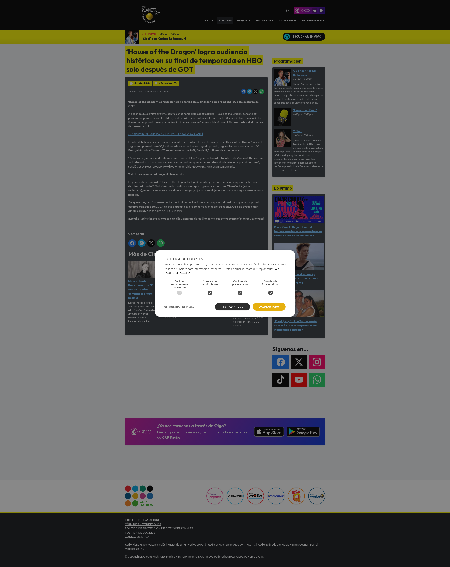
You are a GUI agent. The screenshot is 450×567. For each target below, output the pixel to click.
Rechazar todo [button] (232, 306)
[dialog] (225, 283)
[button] (179, 307)
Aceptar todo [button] (269, 306)
